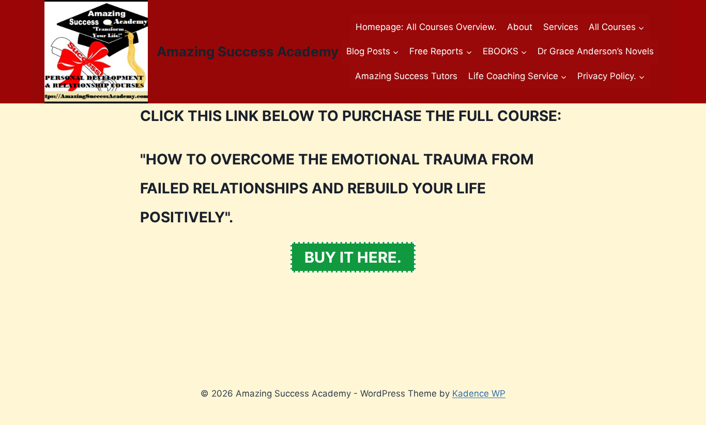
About (519, 27)
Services (560, 27)
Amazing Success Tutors (406, 76)
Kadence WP (478, 393)
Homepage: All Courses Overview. (426, 27)
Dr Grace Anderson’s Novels (596, 51)
